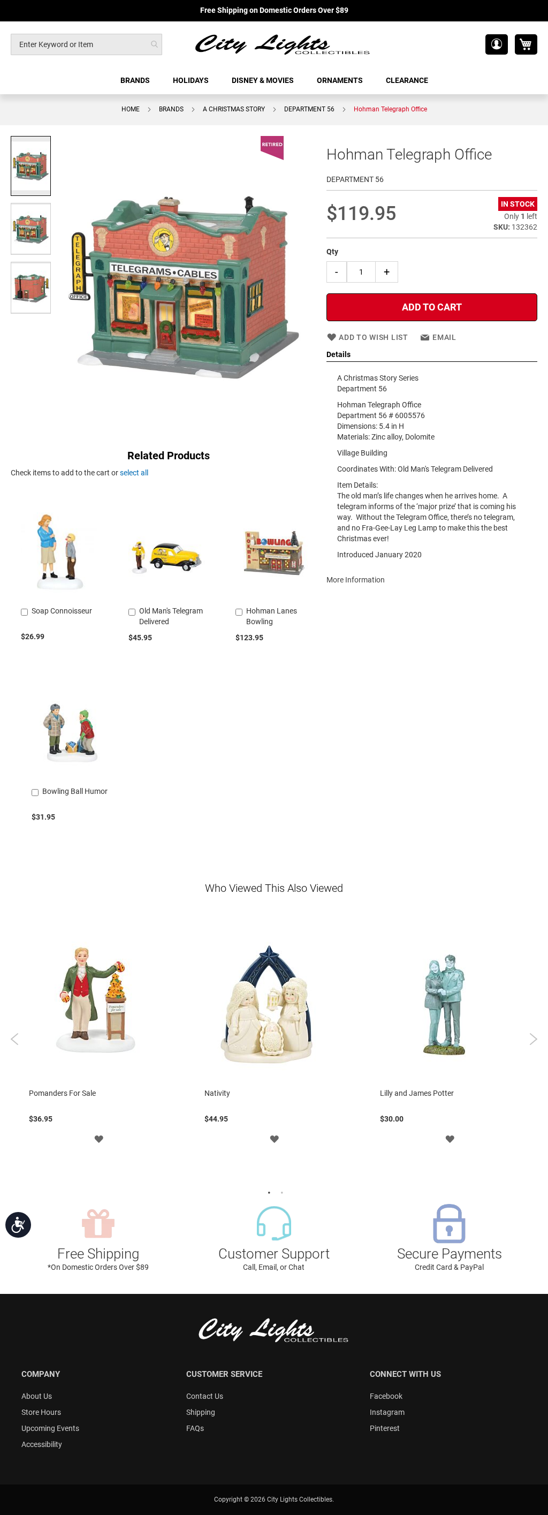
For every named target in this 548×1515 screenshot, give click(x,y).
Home (130, 109)
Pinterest (385, 1428)
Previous (15, 1039)
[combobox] (86, 44)
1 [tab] (267, 1191)
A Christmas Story (234, 109)
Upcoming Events (50, 1428)
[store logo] (283, 44)
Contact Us (204, 1396)
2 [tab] (280, 1191)
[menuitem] (136, 80)
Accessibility (41, 1444)
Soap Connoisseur (62, 611)
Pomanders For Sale (62, 1093)
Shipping (200, 1412)
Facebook (386, 1396)
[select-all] (134, 472)
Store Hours (41, 1412)
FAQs (195, 1428)
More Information (355, 579)
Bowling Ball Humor (75, 791)
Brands (171, 109)
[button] (496, 44)
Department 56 (309, 109)
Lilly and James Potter (417, 1093)
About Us (36, 1396)
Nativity (217, 1093)
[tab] (431, 355)
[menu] (274, 80)
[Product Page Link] (59, 597)
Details (338, 354)
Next (533, 1039)
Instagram (387, 1412)
